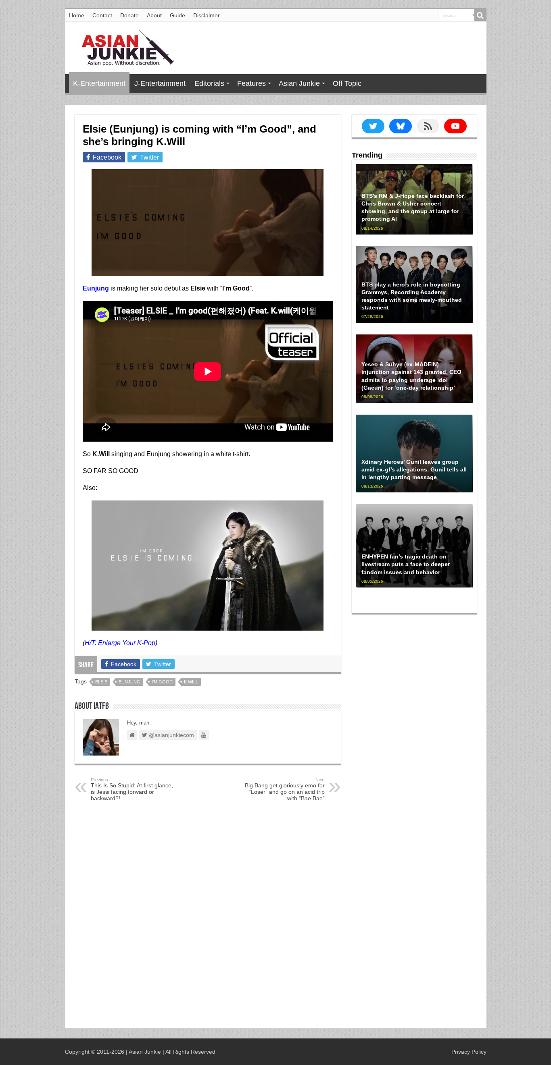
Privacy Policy (468, 1051)
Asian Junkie (299, 83)
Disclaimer (206, 15)
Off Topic (347, 83)
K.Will (191, 681)
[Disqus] (208, 916)
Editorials (209, 83)
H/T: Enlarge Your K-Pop (120, 642)
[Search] (480, 15)
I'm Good (162, 681)
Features (251, 83)
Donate (129, 15)
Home (76, 15)
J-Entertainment (160, 83)
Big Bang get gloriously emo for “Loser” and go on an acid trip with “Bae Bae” (285, 789)
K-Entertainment (99, 83)
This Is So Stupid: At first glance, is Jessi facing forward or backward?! (132, 789)
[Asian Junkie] (123, 46)
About (154, 15)
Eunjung (129, 681)
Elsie (101, 681)
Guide (177, 15)
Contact (102, 15)
